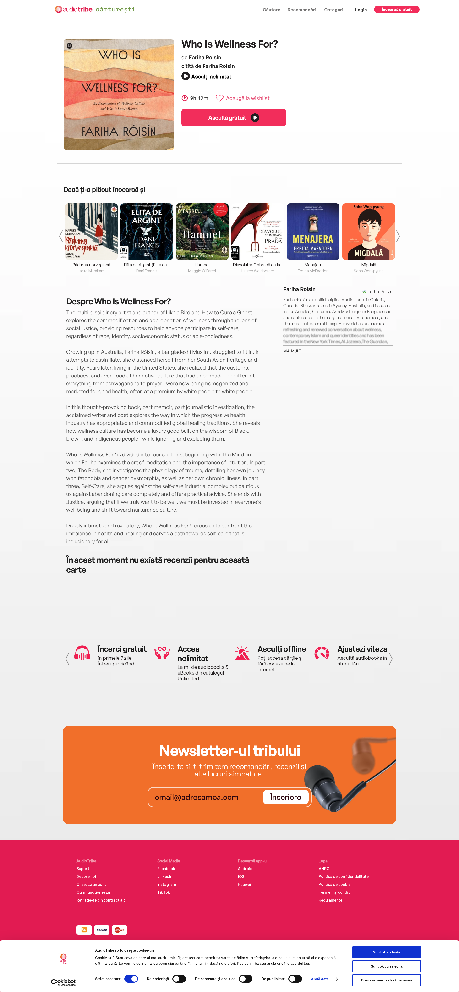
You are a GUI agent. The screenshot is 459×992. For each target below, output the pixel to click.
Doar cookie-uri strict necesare (386, 980)
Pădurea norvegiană (91, 264)
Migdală (368, 264)
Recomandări (302, 9)
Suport (82, 868)
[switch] (179, 979)
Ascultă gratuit (227, 117)
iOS (241, 876)
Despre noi (86, 876)
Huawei (244, 884)
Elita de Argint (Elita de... (147, 264)
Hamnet (202, 264)
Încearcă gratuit (397, 9)
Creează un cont (91, 884)
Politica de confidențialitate (344, 876)
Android (245, 868)
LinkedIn (164, 876)
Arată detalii (321, 979)
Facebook (166, 868)
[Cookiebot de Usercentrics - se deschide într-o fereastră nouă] (63, 982)
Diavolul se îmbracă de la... (258, 264)
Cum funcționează (93, 892)
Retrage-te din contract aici (101, 900)
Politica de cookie (334, 884)
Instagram (166, 884)
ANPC (324, 868)
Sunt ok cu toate (386, 952)
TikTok (163, 892)
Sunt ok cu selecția (386, 966)
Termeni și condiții (335, 892)
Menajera (313, 264)
